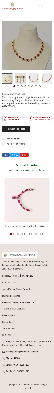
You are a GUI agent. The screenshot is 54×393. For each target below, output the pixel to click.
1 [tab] (14, 86)
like (6, 155)
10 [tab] (43, 234)
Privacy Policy (8, 315)
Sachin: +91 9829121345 (17, 371)
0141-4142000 (13, 358)
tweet (16, 155)
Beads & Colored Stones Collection (18, 302)
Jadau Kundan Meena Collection (17, 289)
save (25, 155)
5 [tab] (29, 86)
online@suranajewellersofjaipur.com (22, 351)
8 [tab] (40, 86)
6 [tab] (32, 86)
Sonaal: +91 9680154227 (17, 364)
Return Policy (8, 322)
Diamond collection (11, 296)
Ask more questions (15, 143)
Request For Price (16, 128)
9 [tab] (40, 234)
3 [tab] (22, 86)
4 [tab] (25, 86)
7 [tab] (36, 86)
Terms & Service (9, 328)
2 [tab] (18, 86)
